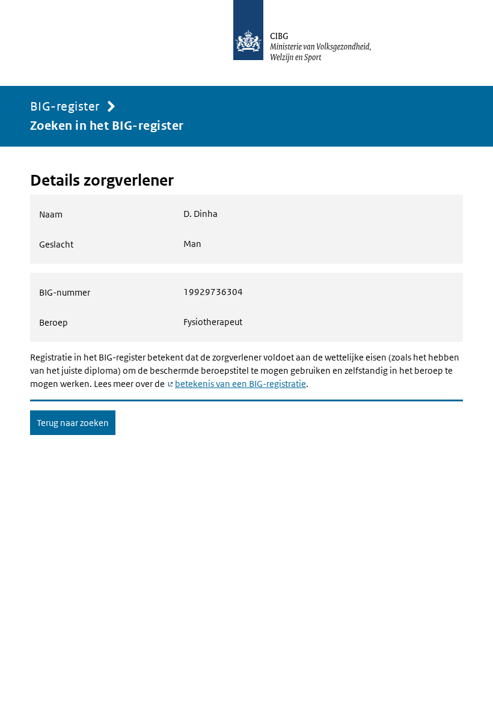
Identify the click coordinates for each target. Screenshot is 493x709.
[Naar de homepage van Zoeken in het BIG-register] (315, 43)
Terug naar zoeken (73, 422)
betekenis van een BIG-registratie (240, 383)
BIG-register (65, 106)
